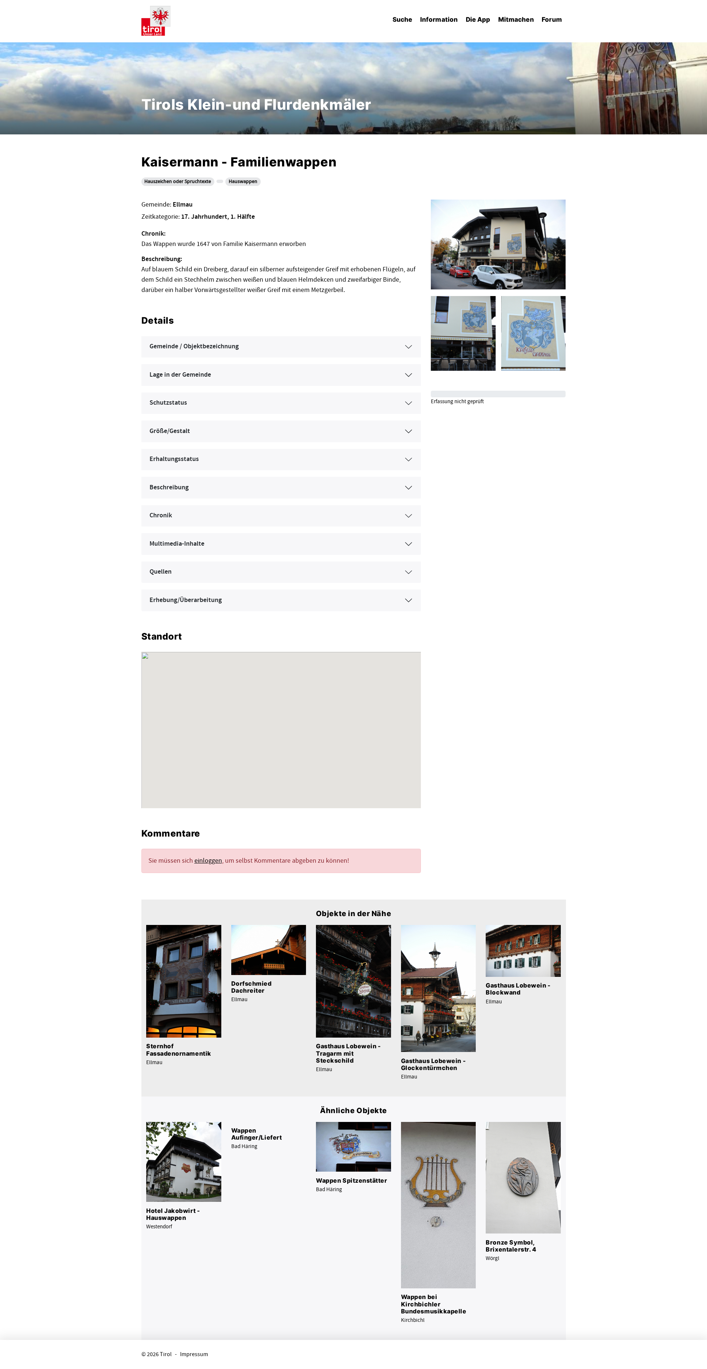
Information (439, 19)
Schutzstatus (168, 402)
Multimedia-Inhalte (177, 543)
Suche (402, 19)
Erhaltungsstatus (174, 459)
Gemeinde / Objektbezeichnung (194, 346)
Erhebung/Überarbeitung (186, 600)
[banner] (156, 20)
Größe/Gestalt (170, 431)
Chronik (161, 515)
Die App (478, 19)
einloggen (208, 860)
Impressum (194, 1354)
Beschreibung (169, 487)
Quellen (161, 571)
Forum (552, 19)
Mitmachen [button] (516, 19)
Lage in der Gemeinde (180, 374)
